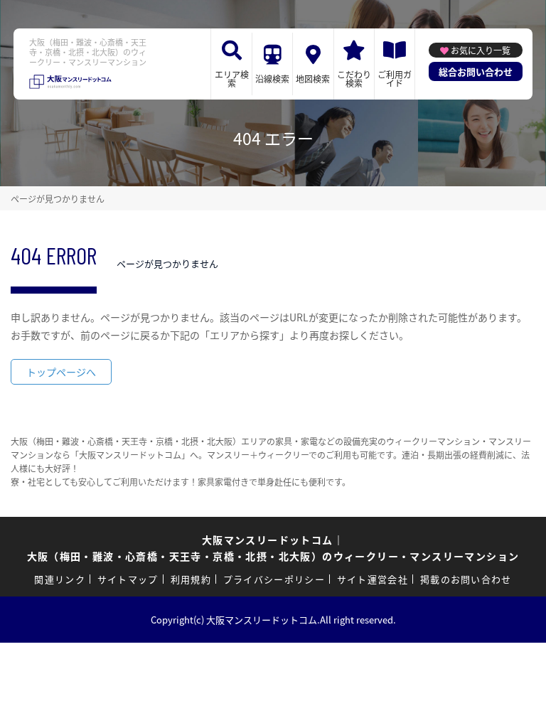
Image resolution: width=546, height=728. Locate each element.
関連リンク (59, 579)
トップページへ (61, 372)
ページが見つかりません (58, 199)
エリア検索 (232, 78)
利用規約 (191, 579)
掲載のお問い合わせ (466, 579)
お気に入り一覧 (480, 50)
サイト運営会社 (372, 579)
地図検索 (313, 79)
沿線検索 (272, 79)
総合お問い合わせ (476, 71)
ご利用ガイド (395, 78)
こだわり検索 (354, 78)
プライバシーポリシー (274, 579)
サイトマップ (128, 579)
